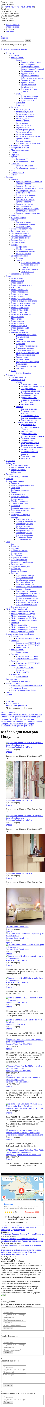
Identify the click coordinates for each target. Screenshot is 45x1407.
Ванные (9, 479)
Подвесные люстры (24, 578)
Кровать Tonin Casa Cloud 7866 (19, 1044)
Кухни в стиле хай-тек (20, 305)
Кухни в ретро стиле (19, 308)
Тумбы (14, 157)
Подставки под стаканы (21, 510)
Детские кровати (23, 193)
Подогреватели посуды (26, 366)
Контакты (10, 31)
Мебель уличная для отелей (22, 611)
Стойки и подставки (19, 503)
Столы (19, 382)
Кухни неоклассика (19, 294)
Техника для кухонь (19, 332)
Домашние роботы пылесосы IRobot (26, 686)
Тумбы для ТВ (22, 159)
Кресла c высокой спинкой (32, 69)
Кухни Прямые (17, 323)
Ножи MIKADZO (23, 373)
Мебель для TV (22, 647)
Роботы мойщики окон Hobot (23, 690)
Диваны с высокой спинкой (28, 136)
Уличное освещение (19, 607)
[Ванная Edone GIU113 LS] (25, 980)
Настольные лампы (19, 551)
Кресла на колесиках (30, 76)
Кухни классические (19, 292)
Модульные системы (20, 150)
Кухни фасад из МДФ (20, 328)
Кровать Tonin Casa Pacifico (17, 1082)
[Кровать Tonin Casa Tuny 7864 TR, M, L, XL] (25, 1106)
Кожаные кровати (23, 206)
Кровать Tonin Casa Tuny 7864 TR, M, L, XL (25, 1108)
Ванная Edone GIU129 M (16, 1002)
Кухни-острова (17, 321)
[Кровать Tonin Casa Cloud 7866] (25, 1042)
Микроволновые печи (25, 341)
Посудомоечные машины (27, 346)
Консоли (19, 407)
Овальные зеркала (24, 539)
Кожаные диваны (23, 125)
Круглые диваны (23, 139)
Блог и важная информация (12, 1250)
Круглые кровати (23, 202)
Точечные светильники (26, 600)
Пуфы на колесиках (29, 96)
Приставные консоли (30, 416)
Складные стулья (28, 438)
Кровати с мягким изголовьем (29, 181)
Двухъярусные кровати (26, 211)
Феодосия (20, 1230)
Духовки (19, 339)
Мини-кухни (16, 319)
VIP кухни (15, 287)
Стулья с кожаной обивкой (32, 436)
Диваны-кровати (23, 109)
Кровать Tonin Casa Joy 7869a (18, 1070)
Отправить (8, 1328)
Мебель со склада (18, 665)
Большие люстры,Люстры (22, 562)
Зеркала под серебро (24, 524)
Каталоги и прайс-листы (32, 1241)
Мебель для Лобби (19, 625)
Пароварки (20, 344)
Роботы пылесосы (13, 683)
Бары (13, 170)
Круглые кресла (27, 73)
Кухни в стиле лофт (19, 310)
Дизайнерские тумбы (25, 161)
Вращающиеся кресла (30, 67)
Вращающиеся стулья (30, 443)
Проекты (14, 1254)
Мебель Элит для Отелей (16, 609)
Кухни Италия (17, 278)
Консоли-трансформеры (31, 418)
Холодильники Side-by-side (27, 353)
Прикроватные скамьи (30, 262)
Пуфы (18, 94)
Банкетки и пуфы (18, 217)
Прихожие (10, 461)
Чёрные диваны (23, 127)
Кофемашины (22, 357)
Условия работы (8, 1239)
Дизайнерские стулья (30, 445)
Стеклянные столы (29, 384)
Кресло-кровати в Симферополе (28, 86)
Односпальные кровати (26, 195)
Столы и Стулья (18, 380)
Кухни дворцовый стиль (21, 299)
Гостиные (10, 53)
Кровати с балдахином (25, 186)
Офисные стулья (28, 456)
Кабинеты (10, 463)
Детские (9, 474)
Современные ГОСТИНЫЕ (28, 643)
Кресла (19, 60)
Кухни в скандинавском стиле (24, 301)
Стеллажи (15, 163)
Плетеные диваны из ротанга (28, 143)
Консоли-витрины (29, 409)
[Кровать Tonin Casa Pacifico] (25, 1079)
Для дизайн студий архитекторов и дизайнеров (21, 1245)
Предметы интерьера (15, 481)
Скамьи (19, 260)
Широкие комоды (23, 226)
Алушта (32, 1227)
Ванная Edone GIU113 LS (17, 982)
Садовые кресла (28, 80)
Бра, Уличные (17, 555)
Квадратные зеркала (24, 530)
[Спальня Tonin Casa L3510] (25, 947)
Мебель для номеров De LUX (23, 618)
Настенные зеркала (24, 519)
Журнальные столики (20, 145)
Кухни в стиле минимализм (23, 303)
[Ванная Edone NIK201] (25, 1022)
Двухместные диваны (25, 114)
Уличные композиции (20, 681)
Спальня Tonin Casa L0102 (17, 938)
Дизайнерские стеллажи (26, 168)
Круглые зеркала (23, 526)
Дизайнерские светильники (28, 593)
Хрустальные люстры (25, 575)
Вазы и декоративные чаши (22, 485)
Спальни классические (20, 235)
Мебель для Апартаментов (22, 616)
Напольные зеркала (24, 535)
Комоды (14, 220)
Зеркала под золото (24, 533)
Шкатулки (15, 506)
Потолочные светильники (27, 598)
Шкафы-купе (21, 247)
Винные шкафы (23, 359)
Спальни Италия (18, 242)
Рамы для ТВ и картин (20, 515)
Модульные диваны (24, 112)
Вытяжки (20, 368)
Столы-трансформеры (30, 391)
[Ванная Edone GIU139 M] (25, 958)
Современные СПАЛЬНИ (27, 659)
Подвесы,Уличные (19, 560)
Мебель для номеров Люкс (22, 632)
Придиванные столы (20, 148)
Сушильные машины (25, 350)
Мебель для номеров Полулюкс (24, 629)
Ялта (27, 1227)
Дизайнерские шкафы (25, 251)
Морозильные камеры (25, 355)
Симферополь (7, 1227)
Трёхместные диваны (25, 116)
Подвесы (15, 548)
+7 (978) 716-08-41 (11, 7)
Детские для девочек (20, 476)
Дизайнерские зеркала (25, 528)
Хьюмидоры (21, 364)
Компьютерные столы (20, 467)
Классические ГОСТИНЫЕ (28, 645)
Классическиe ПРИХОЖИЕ (28, 638)
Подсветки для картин (20, 566)
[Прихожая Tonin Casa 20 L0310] (25, 818)
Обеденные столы (18, 377)
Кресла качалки (27, 82)
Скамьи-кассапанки (29, 269)
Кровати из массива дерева (27, 208)
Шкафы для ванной (19, 501)
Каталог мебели (13, 25)
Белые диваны (22, 123)
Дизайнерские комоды (25, 224)
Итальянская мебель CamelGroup (20, 634)
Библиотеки (16, 472)
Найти (28, 40)
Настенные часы (18, 494)
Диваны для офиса (24, 132)
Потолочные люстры (25, 584)
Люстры (14, 573)
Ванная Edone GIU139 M (16, 960)
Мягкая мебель (17, 58)
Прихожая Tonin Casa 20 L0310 (19, 820)
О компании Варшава (10, 1234)
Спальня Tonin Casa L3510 (17, 949)
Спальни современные (20, 238)
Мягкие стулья (27, 431)
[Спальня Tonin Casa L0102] (25, 936)
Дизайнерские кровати (26, 190)
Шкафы (14, 244)
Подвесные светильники (26, 596)
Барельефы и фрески (19, 497)
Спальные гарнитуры (20, 233)
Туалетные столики (19, 231)
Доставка (17, 1241)
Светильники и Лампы (21, 589)
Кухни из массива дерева (21, 285)
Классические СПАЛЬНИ (27, 656)
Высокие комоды (23, 222)
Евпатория (5, 1230)
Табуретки (25, 458)
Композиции (11, 679)
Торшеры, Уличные (19, 557)
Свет (8, 542)
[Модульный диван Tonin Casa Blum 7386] (25, 1152)
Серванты (15, 154)
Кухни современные (19, 290)
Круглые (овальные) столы (32, 386)
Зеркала (14, 517)
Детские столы (27, 404)
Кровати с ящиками (24, 197)
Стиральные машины (25, 348)
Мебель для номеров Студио (23, 614)
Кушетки (20, 105)
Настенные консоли (29, 420)
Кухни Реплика (17, 330)
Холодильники (22, 337)
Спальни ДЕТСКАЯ (25, 668)
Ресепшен (15, 623)
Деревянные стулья (29, 434)
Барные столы (27, 402)
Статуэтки (15, 488)
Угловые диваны (23, 121)
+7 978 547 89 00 (27, 7)
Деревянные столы (29, 398)
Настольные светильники (27, 602)
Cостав (9, 695)
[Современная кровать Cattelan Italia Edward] (25, 1133)
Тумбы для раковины (20, 490)
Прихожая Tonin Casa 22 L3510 (19, 800)
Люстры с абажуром (24, 582)
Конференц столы (18, 470)
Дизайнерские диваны (25, 130)
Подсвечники (17, 499)
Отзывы (31, 1234)
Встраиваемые (17, 564)
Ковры (14, 492)
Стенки (14, 152)
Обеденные (11, 375)
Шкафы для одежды (24, 249)
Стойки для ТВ (17, 172)
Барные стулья (27, 449)
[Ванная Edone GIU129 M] (25, 1000)
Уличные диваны (23, 141)
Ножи (13, 371)
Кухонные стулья (28, 425)
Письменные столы (19, 465)
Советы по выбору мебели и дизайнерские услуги (21, 1251)
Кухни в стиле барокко (20, 314)
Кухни (9, 276)
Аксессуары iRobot (19, 688)
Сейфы (14, 175)
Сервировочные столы (30, 400)
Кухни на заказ (12, 27)
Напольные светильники (26, 605)
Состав (9, 692)
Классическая (22, 652)
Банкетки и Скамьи (19, 256)
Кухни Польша (17, 280)
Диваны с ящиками (24, 134)
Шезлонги (20, 103)
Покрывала (16, 512)
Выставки (22, 1254)
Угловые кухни (17, 317)
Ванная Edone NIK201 (15, 1024)
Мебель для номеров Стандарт (24, 627)
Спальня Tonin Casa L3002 (17, 927)
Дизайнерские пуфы (29, 98)
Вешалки (15, 483)
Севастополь (18, 1227)
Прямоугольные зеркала (26, 521)
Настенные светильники (26, 591)
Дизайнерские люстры (25, 580)
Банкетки (20, 258)
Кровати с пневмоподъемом (28, 213)
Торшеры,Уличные (19, 571)
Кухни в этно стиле (19, 312)
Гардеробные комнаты (20, 274)
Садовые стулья (27, 440)
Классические (22, 677)
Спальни (10, 177)
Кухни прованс (17, 296)
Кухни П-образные (19, 326)
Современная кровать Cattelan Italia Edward (24, 1135)
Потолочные (16, 553)
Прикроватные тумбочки (21, 229)
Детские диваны (23, 118)
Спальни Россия (18, 240)
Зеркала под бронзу (24, 537)
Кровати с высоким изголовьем (29, 188)
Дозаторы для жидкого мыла (23, 508)
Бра (12, 544)
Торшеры (15, 546)
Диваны (14, 107)
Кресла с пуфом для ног (31, 62)
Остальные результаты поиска (14, 49)
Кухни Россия (17, 283)
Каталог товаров (8, 712)
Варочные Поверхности (26, 335)
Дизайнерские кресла (30, 71)
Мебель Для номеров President (24, 620)
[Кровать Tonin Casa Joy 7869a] (25, 1068)
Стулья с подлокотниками (32, 447)
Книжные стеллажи (24, 166)
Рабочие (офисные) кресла (32, 78)
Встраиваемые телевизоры (27, 362)
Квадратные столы (29, 395)
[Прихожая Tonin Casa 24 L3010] (25, 745)
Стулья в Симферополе (26, 422)
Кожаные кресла (28, 64)
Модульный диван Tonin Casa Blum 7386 (23, 1155)
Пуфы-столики (27, 100)
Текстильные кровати (25, 199)
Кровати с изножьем (25, 204)
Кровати (14, 179)
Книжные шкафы (23, 253)
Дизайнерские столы (30, 393)
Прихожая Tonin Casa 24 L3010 (19, 747)
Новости (23, 1234)
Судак (13, 1230)
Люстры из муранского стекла (29, 587)
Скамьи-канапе (27, 271)
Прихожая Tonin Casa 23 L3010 (19, 873)
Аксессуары (16, 569)
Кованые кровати (23, 184)
